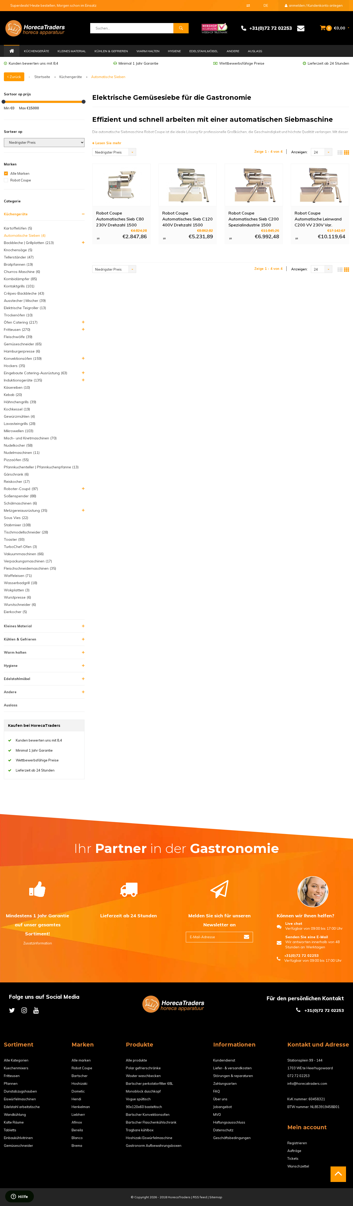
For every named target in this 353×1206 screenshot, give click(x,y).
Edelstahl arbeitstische (22, 1107)
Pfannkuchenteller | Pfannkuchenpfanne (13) (41, 467)
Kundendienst (224, 1060)
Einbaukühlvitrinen (18, 1138)
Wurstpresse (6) (17, 597)
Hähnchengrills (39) (20, 402)
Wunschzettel (298, 1166)
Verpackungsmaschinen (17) (28, 561)
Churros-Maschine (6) (22, 271)
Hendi (76, 1099)
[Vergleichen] (248, 5)
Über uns (220, 1099)
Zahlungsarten (225, 1083)
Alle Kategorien (16, 1060)
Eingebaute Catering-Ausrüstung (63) (35, 373)
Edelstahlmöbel (203, 51)
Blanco (77, 1138)
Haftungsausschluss (229, 1122)
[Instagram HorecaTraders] (24, 1010)
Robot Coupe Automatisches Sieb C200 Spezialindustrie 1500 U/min (253, 218)
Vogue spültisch (138, 1099)
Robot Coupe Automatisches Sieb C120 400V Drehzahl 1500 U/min (187, 218)
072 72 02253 (298, 1076)
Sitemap (215, 1197)
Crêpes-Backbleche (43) (24, 293)
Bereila (77, 1130)
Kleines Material (72, 51)
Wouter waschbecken (143, 1076)
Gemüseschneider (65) (23, 344)
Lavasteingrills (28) (19, 423)
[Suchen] (181, 28)
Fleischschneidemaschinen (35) (30, 568)
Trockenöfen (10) (18, 315)
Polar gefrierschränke (143, 1068)
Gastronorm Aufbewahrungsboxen (153, 1145)
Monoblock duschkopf (143, 1091)
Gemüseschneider (18, 1145)
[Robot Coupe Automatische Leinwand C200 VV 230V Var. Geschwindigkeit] (320, 185)
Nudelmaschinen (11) (22, 452)
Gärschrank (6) (16, 474)
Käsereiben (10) (17, 387)
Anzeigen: (299, 152)
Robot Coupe (20, 180)
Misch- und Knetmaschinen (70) (30, 438)
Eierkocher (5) (15, 611)
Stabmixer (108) (17, 525)
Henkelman (81, 1107)
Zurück (15, 76)
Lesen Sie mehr (107, 143)
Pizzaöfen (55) (16, 459)
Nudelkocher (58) (18, 445)
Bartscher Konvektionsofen (148, 1114)
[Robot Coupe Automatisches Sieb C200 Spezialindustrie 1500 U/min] (254, 185)
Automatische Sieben (108, 77)
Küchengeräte (36, 51)
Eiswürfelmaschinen (20, 1099)
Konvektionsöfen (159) (23, 358)
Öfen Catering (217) (20, 322)
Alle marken (81, 1060)
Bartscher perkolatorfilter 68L (149, 1083)
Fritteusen (12, 1076)
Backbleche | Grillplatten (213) (29, 242)
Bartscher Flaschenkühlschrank (151, 1122)
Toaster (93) (14, 539)
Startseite (42, 77)
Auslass (255, 51)
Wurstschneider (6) (20, 604)
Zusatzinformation (37, 943)
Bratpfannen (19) (18, 264)
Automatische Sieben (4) (24, 235)
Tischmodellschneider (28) (26, 532)
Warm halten (147, 51)
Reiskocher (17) (17, 481)
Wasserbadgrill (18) (20, 583)
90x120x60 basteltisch (144, 1107)
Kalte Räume (14, 1122)
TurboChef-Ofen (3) (20, 546)
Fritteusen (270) (17, 329)
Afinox (77, 1122)
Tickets (292, 1158)
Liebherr (78, 1114)
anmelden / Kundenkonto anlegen (315, 5)
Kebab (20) (13, 394)
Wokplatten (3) (16, 590)
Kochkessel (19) (17, 409)
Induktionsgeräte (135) (23, 380)
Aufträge (294, 1151)
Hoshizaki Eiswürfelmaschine (149, 1138)
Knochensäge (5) (18, 250)
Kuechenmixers (16, 1068)
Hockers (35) (14, 365)
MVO (217, 1114)
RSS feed (200, 1197)
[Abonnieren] (246, 937)
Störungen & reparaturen (233, 1076)
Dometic (78, 1091)
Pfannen (11, 1083)
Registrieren (297, 1143)
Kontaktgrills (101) (19, 286)
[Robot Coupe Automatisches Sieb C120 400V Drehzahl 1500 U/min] (188, 185)
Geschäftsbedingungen (232, 1138)
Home (11, 51)
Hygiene (174, 51)
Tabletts (10, 1130)
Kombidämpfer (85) (20, 279)
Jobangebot (222, 1107)
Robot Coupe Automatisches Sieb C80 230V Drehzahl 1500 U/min (120, 218)
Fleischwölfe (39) (18, 336)
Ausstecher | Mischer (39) (25, 300)
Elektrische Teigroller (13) (25, 308)
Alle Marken (19, 173)
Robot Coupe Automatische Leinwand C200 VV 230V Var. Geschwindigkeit (318, 218)
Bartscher (80, 1076)
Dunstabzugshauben (20, 1091)
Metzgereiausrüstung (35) (25, 510)
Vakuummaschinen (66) (24, 554)
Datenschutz (223, 1130)
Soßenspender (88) (20, 496)
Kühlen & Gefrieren (111, 51)
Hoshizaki (79, 1083)
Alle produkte (136, 1060)
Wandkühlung (15, 1114)
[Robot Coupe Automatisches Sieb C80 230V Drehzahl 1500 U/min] (121, 185)
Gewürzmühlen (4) (19, 416)
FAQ (216, 1091)
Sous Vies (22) (16, 517)
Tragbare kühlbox (140, 1130)
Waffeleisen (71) (18, 575)
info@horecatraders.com (307, 1083)
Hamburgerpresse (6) (22, 351)
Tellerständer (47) (19, 257)
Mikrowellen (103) (18, 431)
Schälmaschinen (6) (20, 503)
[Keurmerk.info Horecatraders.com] (214, 28)
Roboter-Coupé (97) (21, 488)
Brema (77, 1145)
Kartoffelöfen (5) (18, 228)
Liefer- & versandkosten (232, 1068)
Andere (233, 51)
